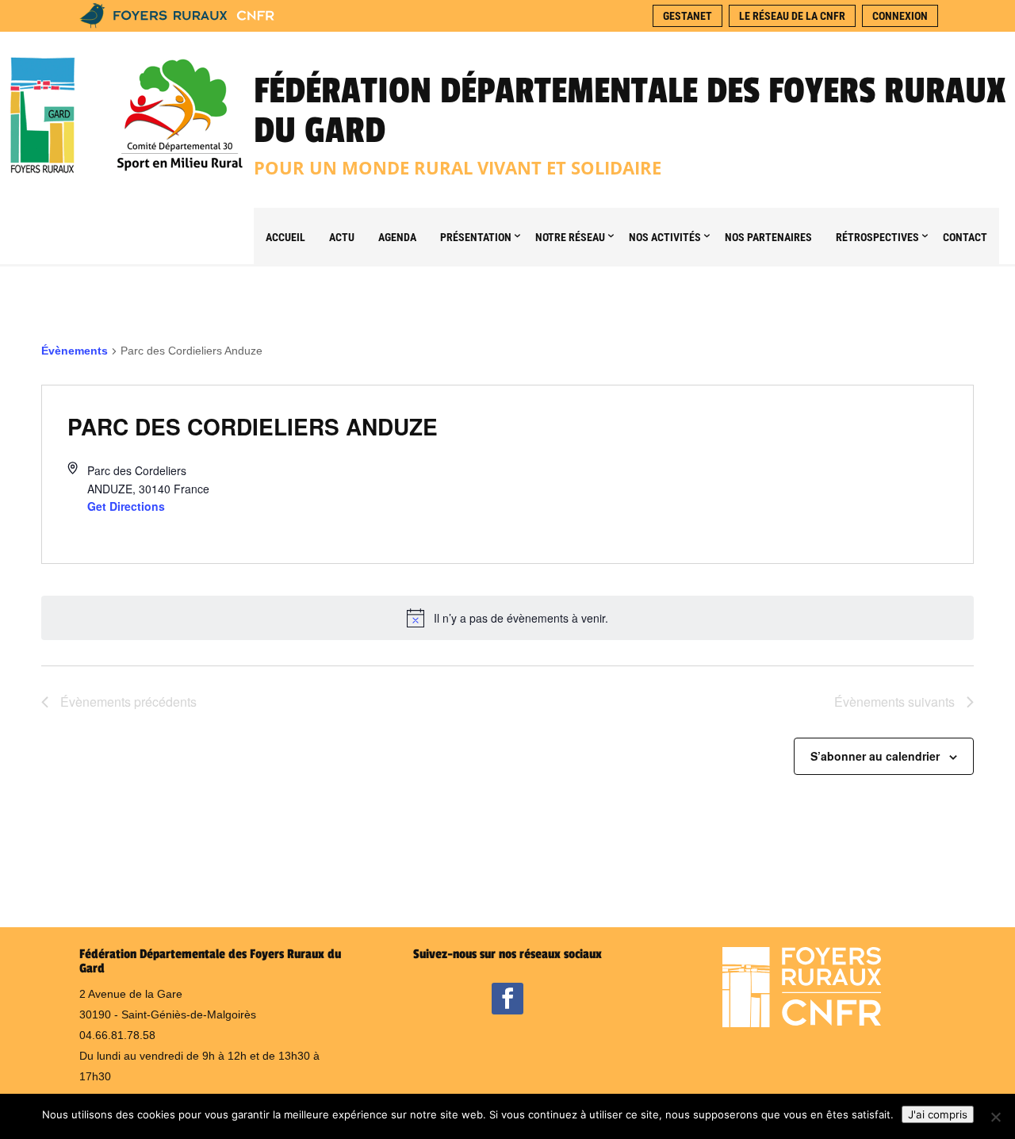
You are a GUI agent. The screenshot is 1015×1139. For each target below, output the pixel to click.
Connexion (900, 16)
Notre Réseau (570, 237)
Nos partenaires (768, 237)
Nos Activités (665, 237)
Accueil (285, 237)
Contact (965, 237)
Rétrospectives (877, 237)
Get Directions (126, 506)
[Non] (995, 1117)
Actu (341, 237)
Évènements (74, 350)
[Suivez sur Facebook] (507, 998)
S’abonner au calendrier (875, 756)
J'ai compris (937, 1114)
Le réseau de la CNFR (792, 16)
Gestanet (687, 16)
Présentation (475, 237)
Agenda (397, 237)
